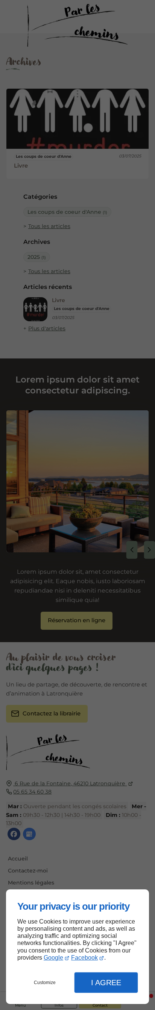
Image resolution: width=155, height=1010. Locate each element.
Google (53, 957)
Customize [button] (45, 982)
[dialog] (77, 946)
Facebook (84, 957)
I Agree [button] (106, 982)
